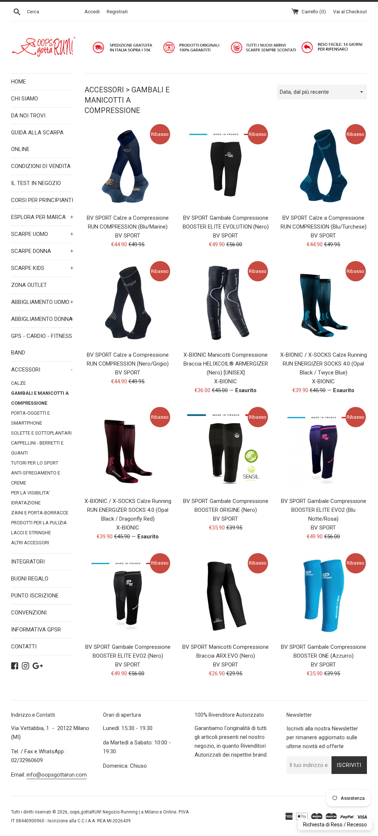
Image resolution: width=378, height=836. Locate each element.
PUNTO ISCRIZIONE (35, 595)
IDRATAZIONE (26, 503)
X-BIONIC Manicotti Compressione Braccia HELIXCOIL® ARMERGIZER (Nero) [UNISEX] (225, 364)
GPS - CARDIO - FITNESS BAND (41, 344)
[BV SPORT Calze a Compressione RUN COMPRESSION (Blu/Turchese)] (323, 166)
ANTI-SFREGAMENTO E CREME (35, 478)
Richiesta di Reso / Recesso (335, 825)
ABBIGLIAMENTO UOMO (42, 302)
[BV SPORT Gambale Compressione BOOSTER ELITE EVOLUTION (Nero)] (225, 166)
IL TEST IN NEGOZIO (36, 183)
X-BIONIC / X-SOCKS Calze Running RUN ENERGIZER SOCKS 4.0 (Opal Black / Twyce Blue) (323, 364)
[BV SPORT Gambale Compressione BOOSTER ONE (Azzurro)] (323, 595)
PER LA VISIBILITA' (30, 493)
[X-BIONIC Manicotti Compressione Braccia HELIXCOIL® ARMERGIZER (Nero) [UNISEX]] (225, 303)
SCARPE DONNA (42, 251)
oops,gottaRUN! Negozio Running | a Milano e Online (123, 812)
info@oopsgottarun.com (57, 774)
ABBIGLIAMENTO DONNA (42, 319)
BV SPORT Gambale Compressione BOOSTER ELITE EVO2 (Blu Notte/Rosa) (323, 510)
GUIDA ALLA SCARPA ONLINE (37, 141)
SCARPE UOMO (42, 234)
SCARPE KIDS (42, 268)
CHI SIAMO (24, 98)
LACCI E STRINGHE (31, 532)
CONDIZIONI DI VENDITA (41, 166)
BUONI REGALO (29, 578)
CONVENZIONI (29, 612)
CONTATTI (24, 646)
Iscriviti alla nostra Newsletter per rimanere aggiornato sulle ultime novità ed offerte (322, 737)
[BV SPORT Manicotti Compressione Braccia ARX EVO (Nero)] (225, 595)
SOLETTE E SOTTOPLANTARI (41, 433)
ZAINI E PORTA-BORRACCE (39, 512)
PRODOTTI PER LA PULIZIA (39, 522)
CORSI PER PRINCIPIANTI (42, 200)
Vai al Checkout (350, 11)
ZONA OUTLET (29, 285)
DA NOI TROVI (28, 115)
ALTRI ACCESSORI (30, 542)
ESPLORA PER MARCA (42, 217)
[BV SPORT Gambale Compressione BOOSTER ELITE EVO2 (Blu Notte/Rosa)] (323, 449)
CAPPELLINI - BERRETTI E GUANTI (37, 448)
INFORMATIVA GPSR (36, 629)
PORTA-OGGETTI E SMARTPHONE (30, 418)
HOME (18, 81)
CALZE (18, 383)
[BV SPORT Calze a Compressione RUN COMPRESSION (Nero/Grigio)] (128, 303)
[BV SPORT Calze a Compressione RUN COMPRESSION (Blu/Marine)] (128, 166)
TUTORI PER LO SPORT (34, 463)
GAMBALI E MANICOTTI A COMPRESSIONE (40, 398)
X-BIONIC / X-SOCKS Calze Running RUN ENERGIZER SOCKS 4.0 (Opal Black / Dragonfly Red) (128, 510)
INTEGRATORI (28, 561)
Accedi (92, 11)
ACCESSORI (42, 369)
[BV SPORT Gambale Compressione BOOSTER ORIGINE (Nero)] (225, 449)
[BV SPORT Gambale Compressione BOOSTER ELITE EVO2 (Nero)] (128, 595)
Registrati (117, 11)
